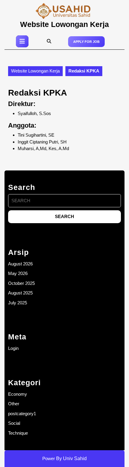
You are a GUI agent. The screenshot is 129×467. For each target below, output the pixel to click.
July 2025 (17, 302)
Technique (18, 433)
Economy (17, 394)
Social (14, 423)
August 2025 (20, 292)
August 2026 (20, 263)
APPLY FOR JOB (86, 41)
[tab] (22, 41)
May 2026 (18, 273)
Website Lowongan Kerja (64, 24)
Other (13, 403)
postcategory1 (22, 413)
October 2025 (21, 283)
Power (48, 458)
